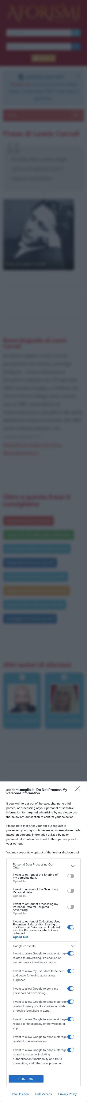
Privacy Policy (67, 1094)
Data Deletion (20, 1094)
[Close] (79, 790)
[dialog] (43, 942)
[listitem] (43, 866)
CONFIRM (26, 1079)
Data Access (43, 1094)
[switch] (70, 876)
